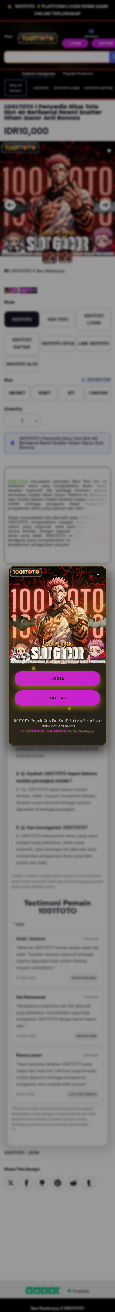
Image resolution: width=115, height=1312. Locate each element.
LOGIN (57, 678)
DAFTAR (57, 698)
